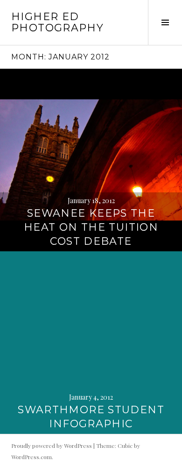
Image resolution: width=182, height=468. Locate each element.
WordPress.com (31, 457)
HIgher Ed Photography (57, 22)
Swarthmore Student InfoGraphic (91, 416)
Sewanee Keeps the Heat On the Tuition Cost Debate (91, 227)
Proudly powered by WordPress (51, 445)
